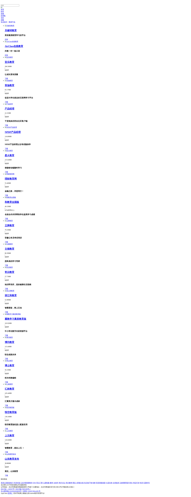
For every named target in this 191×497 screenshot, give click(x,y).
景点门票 (39, 483)
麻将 (51, 483)
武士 (63, 483)
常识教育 (9, 272)
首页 (2, 9)
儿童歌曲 (46, 483)
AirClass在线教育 (14, 46)
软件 (2, 11)
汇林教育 (9, 388)
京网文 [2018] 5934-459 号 (31, 491)
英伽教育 (9, 85)
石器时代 (146, 483)
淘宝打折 (136, 483)
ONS (34, 483)
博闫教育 (9, 342)
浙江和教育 (11, 295)
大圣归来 (109, 483)
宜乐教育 (9, 62)
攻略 (2, 20)
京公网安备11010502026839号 (11, 491)
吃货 (141, 483)
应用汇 (10, 493)
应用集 (3, 16)
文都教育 (9, 248)
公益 (22, 483)
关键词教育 (11, 30)
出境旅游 (116, 483)
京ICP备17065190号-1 (23, 489)
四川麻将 (69, 483)
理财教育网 (11, 178)
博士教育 (9, 365)
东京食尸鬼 (88, 483)
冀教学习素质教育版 (15, 319)
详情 (6, 39)
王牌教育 (9, 225)
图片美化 (129, 483)
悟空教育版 (11, 412)
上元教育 (9, 435)
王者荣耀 (122, 483)
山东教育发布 (12, 459)
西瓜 (74, 483)
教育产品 (12, 22)
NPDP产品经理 (13, 132)
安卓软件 (4, 22)
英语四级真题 (101, 483)
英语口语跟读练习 (7, 483)
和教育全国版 (12, 202)
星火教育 (9, 155)
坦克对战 (17, 483)
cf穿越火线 (80, 483)
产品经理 (9, 108)
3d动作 (55, 483)
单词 (60, 483)
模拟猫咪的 (28, 483)
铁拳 (94, 483)
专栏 (2, 18)
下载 (6, 78)
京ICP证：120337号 (7, 489)
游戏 (2, 13)
